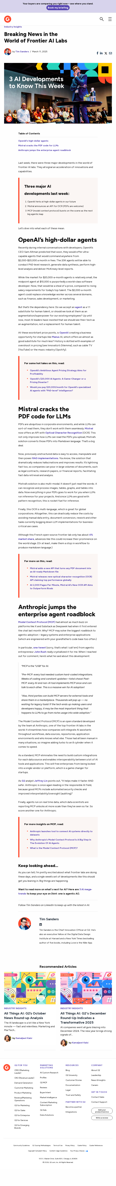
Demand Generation (23, 1083)
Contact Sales (97, 1097)
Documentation (73, 1085)
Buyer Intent (45, 1092)
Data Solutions (47, 1115)
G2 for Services (21, 1120)
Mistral (89, 428)
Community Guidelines (21, 1145)
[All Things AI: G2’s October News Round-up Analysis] (30, 987)
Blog (68, 1070)
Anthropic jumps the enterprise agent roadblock (44, 150)
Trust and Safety (73, 1095)
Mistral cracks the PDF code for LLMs (38, 145)
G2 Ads (43, 1110)
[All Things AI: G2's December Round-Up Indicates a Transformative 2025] (86, 987)
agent (78, 307)
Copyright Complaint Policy (37, 1151)
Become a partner (74, 1107)
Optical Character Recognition (63, 432)
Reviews (43, 1087)
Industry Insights (13, 26)
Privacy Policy (70, 1145)
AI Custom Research (49, 1072)
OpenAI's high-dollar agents (33, 140)
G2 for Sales (19, 1110)
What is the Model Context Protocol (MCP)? (54, 848)
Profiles (43, 1077)
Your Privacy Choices (77, 1151)
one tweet (39, 647)
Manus (56, 336)
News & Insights (98, 1080)
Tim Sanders (22, 51)
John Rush (40, 651)
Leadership (96, 1075)
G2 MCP (43, 1082)
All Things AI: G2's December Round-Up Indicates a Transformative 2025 (83, 1017)
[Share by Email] (110, 53)
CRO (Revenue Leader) (24, 1078)
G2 (23, 780)
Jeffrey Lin (41, 780)
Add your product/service (102, 1111)
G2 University (71, 1075)
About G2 (95, 1070)
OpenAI (64, 332)
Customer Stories (74, 1080)
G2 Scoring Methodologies (41, 1145)
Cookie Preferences (96, 1145)
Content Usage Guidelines (58, 1151)
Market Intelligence (48, 1097)
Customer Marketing (23, 1088)
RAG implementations (45, 458)
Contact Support (99, 1102)
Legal (68, 1090)
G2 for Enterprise (22, 1115)
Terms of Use (58, 1145)
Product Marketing (22, 1093)
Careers (94, 1085)
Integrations (71, 1112)
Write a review (102, 1118)
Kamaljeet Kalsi (24, 1038)
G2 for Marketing (22, 1105)
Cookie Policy (82, 1145)
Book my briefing (58, 7)
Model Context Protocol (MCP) (36, 621)
